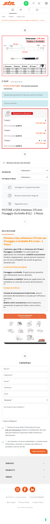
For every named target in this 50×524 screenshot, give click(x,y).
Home (3, 16)
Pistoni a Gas (21, 16)
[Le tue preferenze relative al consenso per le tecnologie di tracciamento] (45, 519)
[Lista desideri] (34, 3)
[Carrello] (39, 3)
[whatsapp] (26, 3)
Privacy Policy (24, 502)
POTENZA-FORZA (9, 179)
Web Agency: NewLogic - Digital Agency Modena (25, 507)
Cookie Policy (37, 502)
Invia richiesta (38, 451)
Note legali (11, 502)
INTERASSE (6, 172)
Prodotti (11, 16)
